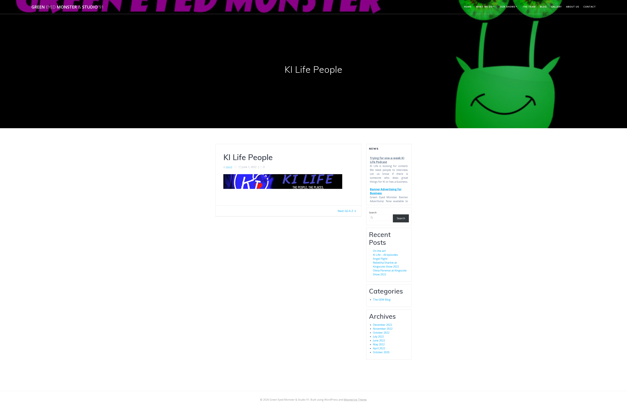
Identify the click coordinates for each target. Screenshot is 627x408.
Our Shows (507, 6)
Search (373, 212)
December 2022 (382, 325)
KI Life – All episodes (385, 255)
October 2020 (381, 352)
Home (468, 6)
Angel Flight (380, 258)
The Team (529, 6)
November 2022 (383, 328)
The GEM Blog (382, 299)
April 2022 (379, 348)
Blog (543, 6)
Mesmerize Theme (355, 399)
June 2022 (379, 340)
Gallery (556, 6)
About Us (572, 6)
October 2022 (381, 332)
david (229, 167)
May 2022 (379, 344)
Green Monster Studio (67, 7)
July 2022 (378, 336)
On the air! (379, 251)
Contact (589, 6)
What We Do (484, 6)
